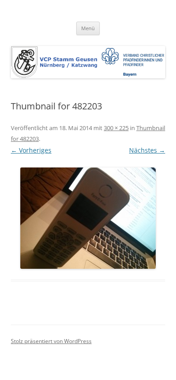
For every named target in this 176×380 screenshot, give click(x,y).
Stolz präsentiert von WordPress (51, 341)
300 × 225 (116, 128)
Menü (88, 28)
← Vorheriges (31, 150)
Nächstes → (147, 150)
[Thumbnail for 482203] (88, 218)
